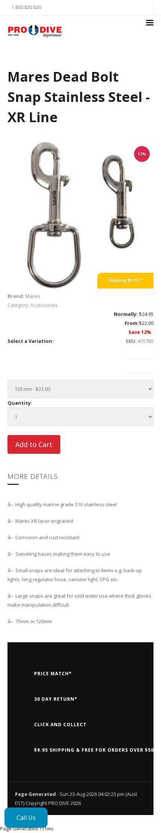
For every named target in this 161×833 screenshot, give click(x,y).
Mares (32, 296)
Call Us (26, 818)
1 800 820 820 (26, 7)
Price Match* (53, 673)
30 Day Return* (56, 699)
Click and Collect (60, 724)
